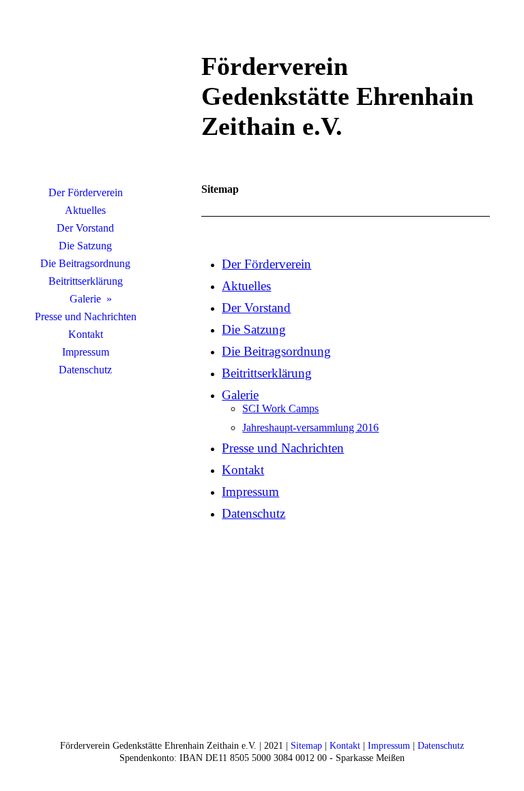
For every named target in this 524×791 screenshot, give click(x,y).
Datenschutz (85, 369)
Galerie (85, 299)
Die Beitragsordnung (85, 263)
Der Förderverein (85, 192)
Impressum (85, 352)
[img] (85, 98)
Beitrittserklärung (85, 281)
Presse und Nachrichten (85, 316)
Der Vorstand (85, 228)
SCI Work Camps (280, 408)
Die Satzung (85, 245)
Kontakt (85, 334)
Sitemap (306, 746)
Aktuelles (85, 210)
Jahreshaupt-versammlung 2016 (310, 427)
